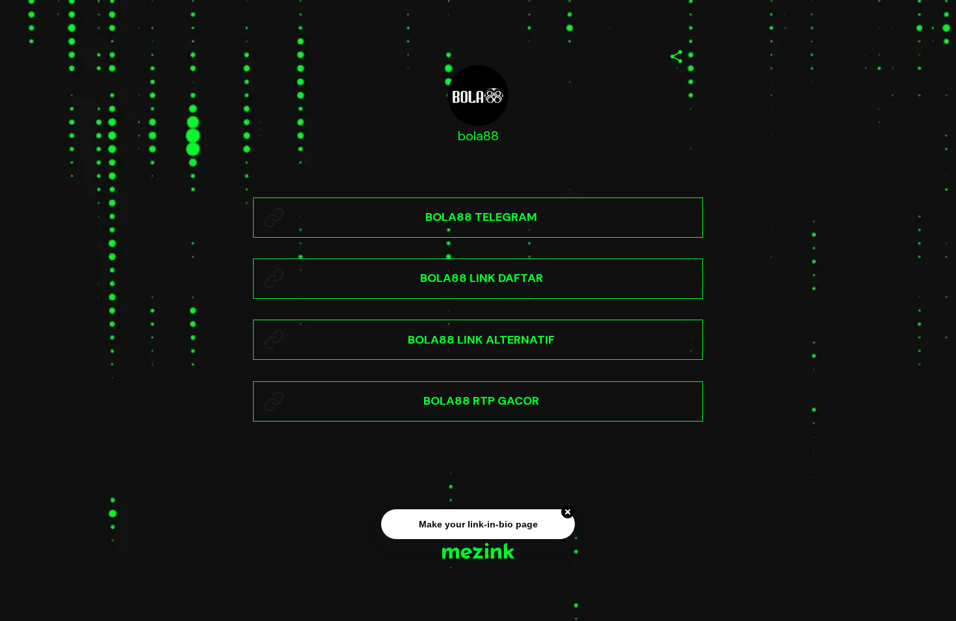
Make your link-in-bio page (477, 524)
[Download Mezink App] (478, 550)
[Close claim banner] (567, 512)
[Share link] (676, 54)
